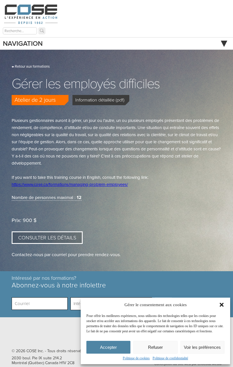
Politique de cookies (136, 358)
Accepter (108, 347)
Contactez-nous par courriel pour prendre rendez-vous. (66, 254)
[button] (221, 305)
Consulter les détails (47, 238)
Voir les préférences (202, 347)
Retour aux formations (32, 67)
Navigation (23, 44)
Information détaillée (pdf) (99, 100)
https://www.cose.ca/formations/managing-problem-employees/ (70, 184)
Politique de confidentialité (170, 358)
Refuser (155, 347)
